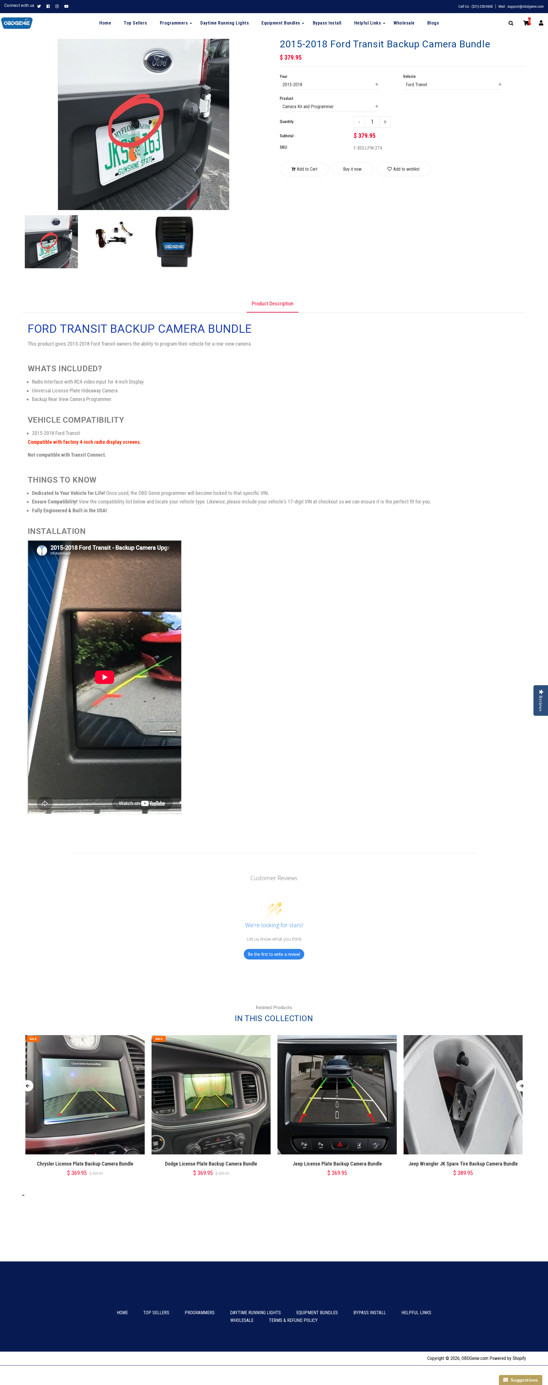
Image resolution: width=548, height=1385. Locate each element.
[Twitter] (40, 6)
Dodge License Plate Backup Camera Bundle (211, 1164)
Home (122, 1312)
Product (286, 98)
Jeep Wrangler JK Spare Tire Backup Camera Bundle (463, 1164)
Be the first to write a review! (274, 954)
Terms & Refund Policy (293, 1320)
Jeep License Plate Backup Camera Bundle (337, 1164)
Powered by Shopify (507, 1358)
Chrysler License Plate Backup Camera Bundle (85, 1164)
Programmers (200, 1312)
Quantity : (287, 121)
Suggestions (523, 1380)
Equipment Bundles (317, 1312)
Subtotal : (287, 136)
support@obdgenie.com (525, 6)
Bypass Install (369, 1312)
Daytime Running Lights (255, 1312)
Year (283, 76)
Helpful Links (416, 1312)
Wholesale (241, 1320)
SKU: (284, 147)
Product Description (272, 304)
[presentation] (22, 268)
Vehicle (409, 76)
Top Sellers (156, 1312)
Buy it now (352, 169)
